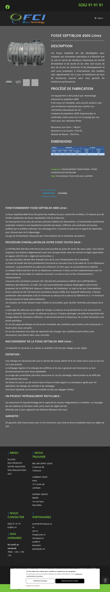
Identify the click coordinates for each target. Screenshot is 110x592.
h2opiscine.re (38, 534)
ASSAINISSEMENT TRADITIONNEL (75, 169)
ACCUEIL (12, 459)
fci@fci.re (12, 527)
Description (49, 193)
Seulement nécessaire (40, 581)
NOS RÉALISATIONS (17, 470)
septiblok (89, 176)
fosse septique (62, 176)
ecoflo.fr (36, 541)
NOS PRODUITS (15, 463)
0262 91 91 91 (91, 4)
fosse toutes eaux (76, 176)
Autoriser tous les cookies (70, 581)
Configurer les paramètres (32, 585)
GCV (9, 473)
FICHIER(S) (62, 193)
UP (105, 580)
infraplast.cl (38, 538)
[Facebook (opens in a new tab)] (8, 7)
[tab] (48, 193)
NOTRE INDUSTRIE (16, 466)
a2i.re (35, 531)
